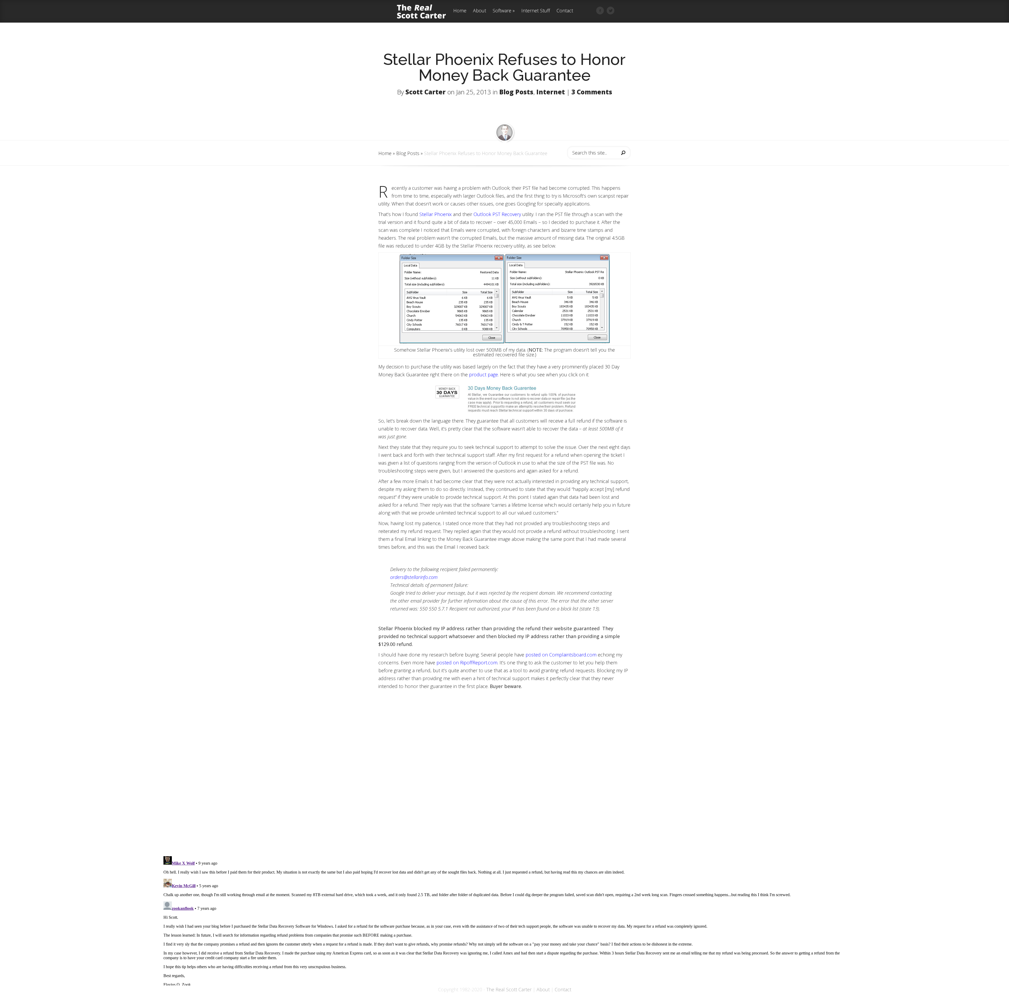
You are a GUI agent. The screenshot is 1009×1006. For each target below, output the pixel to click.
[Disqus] (504, 780)
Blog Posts (516, 92)
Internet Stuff (535, 11)
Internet (550, 92)
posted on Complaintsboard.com (561, 654)
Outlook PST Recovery (497, 214)
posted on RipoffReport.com (466, 662)
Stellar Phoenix (435, 214)
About (479, 11)
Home (459, 11)
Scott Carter (425, 92)
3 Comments (592, 92)
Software (502, 11)
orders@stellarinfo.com (413, 577)
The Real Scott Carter (509, 989)
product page (483, 374)
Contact (565, 11)
